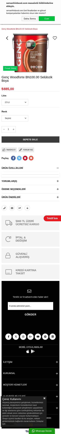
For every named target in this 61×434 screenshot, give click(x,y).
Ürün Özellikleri (12, 168)
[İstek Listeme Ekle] (12, 208)
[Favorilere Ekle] (55, 38)
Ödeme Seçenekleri (13, 189)
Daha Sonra (30, 18)
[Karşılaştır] (19, 208)
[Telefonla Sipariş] (4, 208)
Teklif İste (52, 218)
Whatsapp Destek (44, 431)
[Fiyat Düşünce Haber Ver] (27, 208)
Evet (47, 18)
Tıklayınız (10, 424)
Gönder (30, 314)
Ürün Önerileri (11, 197)
